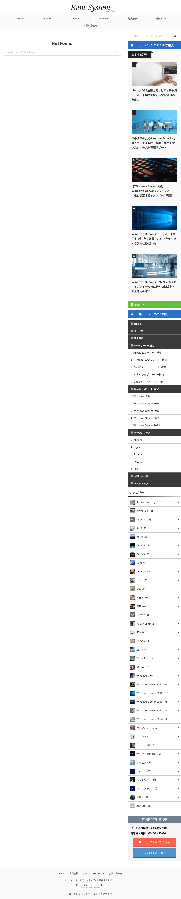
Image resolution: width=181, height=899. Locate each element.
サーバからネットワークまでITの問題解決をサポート (90, 880)
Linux (76, 18)
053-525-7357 (156, 852)
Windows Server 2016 (146, 403)
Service (19, 18)
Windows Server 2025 (146, 425)
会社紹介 (161, 18)
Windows (104, 18)
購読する (139, 304)
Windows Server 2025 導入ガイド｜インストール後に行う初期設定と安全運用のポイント (154, 286)
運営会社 (73, 873)
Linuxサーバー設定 (144, 345)
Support (48, 18)
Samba (137, 454)
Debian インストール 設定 (148, 381)
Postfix (137, 461)
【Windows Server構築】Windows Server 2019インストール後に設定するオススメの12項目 (153, 191)
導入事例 (133, 18)
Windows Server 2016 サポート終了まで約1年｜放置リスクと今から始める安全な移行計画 (154, 238)
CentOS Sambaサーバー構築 (150, 359)
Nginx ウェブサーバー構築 (148, 374)
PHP (136, 468)
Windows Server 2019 (146, 410)
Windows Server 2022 (146, 417)
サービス (138, 331)
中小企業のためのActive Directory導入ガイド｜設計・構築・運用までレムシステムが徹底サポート (153, 143)
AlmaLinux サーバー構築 (147, 352)
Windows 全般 (141, 396)
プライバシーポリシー (93, 873)
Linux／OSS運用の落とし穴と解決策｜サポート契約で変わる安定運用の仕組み (154, 95)
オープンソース (142, 432)
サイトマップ (141, 483)
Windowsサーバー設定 (146, 389)
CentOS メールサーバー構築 (149, 367)
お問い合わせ (90, 25)
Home (137, 323)
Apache (138, 439)
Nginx (137, 447)
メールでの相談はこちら (156, 842)
